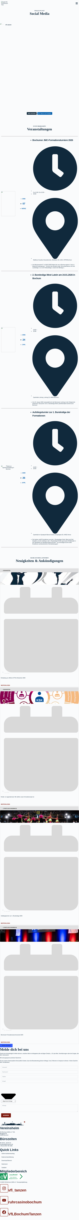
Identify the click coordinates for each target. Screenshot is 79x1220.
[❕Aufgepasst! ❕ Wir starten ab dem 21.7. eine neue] (55, 41)
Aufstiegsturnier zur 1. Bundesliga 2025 (11, 916)
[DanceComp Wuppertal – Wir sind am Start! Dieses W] (39, 43)
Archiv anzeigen (6, 1045)
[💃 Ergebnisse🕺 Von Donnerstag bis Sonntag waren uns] (23, 70)
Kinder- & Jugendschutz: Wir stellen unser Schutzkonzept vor (17, 797)
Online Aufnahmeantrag (8, 1153)
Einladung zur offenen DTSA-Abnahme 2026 (13, 678)
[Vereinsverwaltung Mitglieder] (11, 1179)
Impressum (5, 1164)
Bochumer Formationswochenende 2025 (12, 1035)
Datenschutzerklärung (8, 1157)
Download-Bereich (7, 1160)
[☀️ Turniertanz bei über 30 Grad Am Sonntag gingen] (71, 47)
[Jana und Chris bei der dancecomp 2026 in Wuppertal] (7, 33)
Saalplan (4, 1167)
